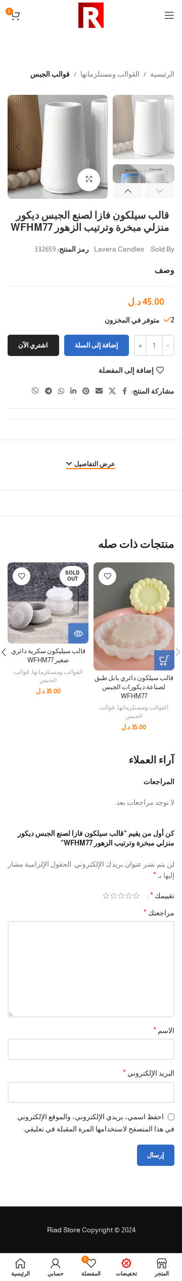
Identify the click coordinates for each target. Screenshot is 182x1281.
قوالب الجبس (50, 74)
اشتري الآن (33, 345)
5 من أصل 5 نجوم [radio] (106, 895)
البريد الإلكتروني (148, 1073)
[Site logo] (91, 15)
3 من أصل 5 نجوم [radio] (121, 895)
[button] (97, 146)
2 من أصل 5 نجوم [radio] (128, 895)
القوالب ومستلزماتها (110, 74)
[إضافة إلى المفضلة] (107, 576)
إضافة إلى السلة (96, 345)
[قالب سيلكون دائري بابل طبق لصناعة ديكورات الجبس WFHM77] (134, 616)
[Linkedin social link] (73, 391)
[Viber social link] (35, 391)
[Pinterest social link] (86, 391)
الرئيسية (162, 74)
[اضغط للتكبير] (88, 179)
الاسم (163, 1030)
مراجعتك (159, 912)
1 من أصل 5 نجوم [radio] (136, 895)
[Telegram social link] (48, 391)
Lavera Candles (119, 249)
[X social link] (112, 391)
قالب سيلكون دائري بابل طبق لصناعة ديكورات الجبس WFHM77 (134, 686)
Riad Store (63, 1230)
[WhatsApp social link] (61, 391)
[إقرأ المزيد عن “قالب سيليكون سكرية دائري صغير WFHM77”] (78, 633)
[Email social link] (99, 391)
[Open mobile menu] (169, 15)
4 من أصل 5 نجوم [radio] (113, 895)
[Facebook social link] (125, 391)
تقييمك (162, 896)
